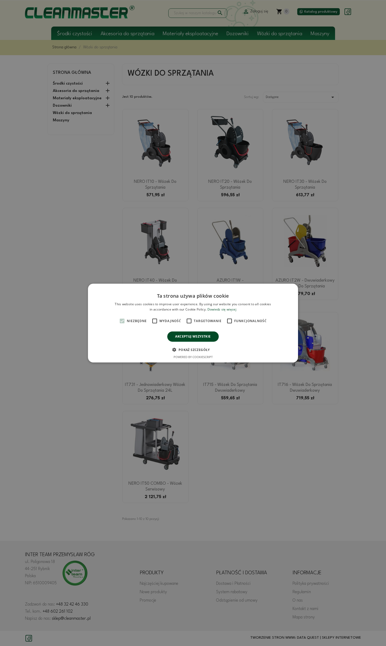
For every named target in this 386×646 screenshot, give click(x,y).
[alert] (193, 323)
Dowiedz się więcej (221, 309)
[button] (193, 349)
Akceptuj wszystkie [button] (193, 336)
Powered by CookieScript (193, 357)
